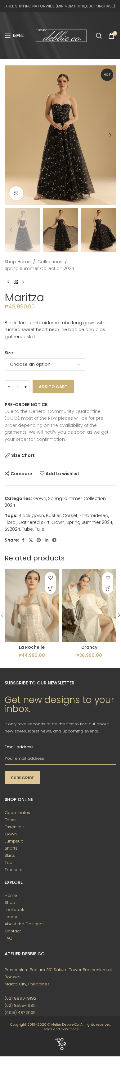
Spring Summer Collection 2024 (39, 268)
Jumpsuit (14, 841)
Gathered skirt (34, 522)
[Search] (99, 35)
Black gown (31, 515)
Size (9, 353)
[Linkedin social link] (46, 540)
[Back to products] (16, 281)
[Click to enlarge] (16, 193)
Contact (13, 931)
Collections (50, 262)
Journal (12, 917)
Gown (39, 498)
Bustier (53, 515)
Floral (10, 522)
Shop (10, 902)
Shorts (11, 848)
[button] (11, 135)
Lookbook (14, 910)
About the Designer (24, 924)
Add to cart (53, 387)
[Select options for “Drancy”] (107, 588)
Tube (27, 529)
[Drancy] (89, 605)
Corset (70, 515)
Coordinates (17, 813)
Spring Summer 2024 (89, 522)
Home (11, 895)
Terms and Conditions (60, 1029)
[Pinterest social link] (39, 540)
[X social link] (31, 540)
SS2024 (12, 529)
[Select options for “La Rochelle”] (50, 588)
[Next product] (23, 281)
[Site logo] (61, 35)
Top (8, 862)
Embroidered (93, 515)
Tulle (39, 529)
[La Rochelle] (32, 605)
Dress (10, 820)
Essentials (15, 827)
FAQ (8, 938)
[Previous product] (8, 281)
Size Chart (23, 455)
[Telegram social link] (54, 540)
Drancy (89, 647)
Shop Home (18, 262)
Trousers (13, 870)
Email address (19, 747)
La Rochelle (32, 647)
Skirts (10, 855)
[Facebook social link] (23, 540)
